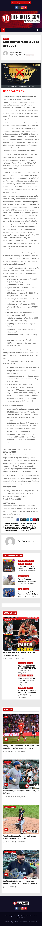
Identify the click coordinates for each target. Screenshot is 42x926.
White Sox (7, 762)
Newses (32, 916)
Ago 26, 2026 (9, 751)
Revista (23, 619)
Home (7, 922)
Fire (6, 717)
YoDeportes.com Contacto (28, 922)
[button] (38, 30)
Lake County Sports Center (26, 561)
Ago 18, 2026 (9, 887)
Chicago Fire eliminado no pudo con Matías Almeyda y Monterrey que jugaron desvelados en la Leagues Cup (21, 748)
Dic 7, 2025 (9, 658)
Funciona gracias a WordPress (15, 916)
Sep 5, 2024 (22, 596)
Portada (6, 38)
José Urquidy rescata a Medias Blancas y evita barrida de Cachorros (20, 837)
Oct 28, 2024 (22, 571)
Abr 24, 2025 (24, 695)
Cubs (20, 589)
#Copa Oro (30, 55)
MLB (20, 576)
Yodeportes (17, 52)
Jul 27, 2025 (24, 682)
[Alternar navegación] (34, 30)
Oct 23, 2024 (22, 583)
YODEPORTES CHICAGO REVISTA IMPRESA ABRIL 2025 (27, 693)
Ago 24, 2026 (9, 797)
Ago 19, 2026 (9, 842)
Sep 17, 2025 (24, 670)
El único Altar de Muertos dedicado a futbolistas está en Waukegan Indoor (28, 568)
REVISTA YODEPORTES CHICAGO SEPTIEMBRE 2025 (26, 668)
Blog (11, 922)
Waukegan (28, 563)
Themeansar (21, 918)
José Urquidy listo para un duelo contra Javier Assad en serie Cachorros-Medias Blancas (20, 883)
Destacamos (8, 619)
